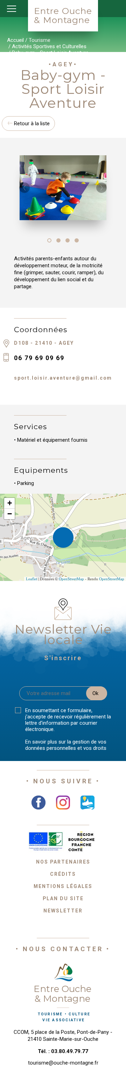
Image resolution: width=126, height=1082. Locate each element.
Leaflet (31, 579)
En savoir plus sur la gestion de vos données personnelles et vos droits (65, 745)
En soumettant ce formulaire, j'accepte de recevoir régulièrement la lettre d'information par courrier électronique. (68, 719)
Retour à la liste (31, 123)
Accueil (15, 40)
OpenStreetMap (71, 579)
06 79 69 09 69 (39, 357)
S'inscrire (63, 658)
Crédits (63, 874)
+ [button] (9, 503)
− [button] (9, 513)
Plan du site (63, 898)
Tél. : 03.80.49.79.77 (63, 1051)
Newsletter (63, 910)
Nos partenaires (63, 862)
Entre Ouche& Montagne (63, 15)
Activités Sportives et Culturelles (49, 46)
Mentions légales (63, 886)
